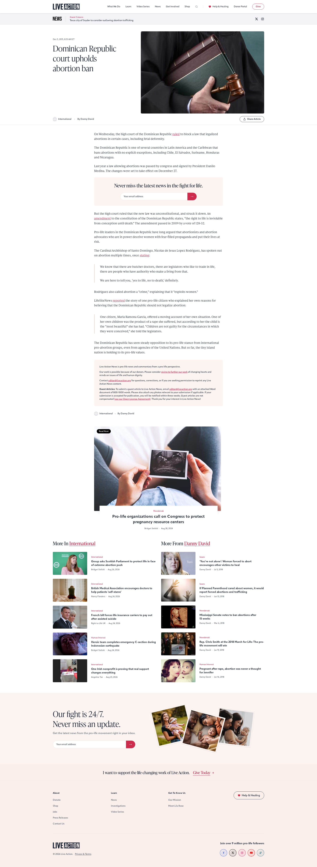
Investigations (118, 805)
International (64, 119)
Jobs (55, 811)
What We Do (113, 6)
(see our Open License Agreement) (132, 399)
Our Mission (174, 800)
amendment (102, 218)
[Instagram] (262, 19)
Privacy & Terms (83, 854)
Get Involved (172, 6)
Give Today (201, 772)
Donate (57, 800)
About (56, 793)
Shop (187, 6)
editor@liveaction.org (119, 380)
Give (258, 6)
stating (144, 255)
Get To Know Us (176, 793)
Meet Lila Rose (176, 805)
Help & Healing (220, 6)
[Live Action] (66, 7)
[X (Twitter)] (256, 19)
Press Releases (60, 817)
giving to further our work (174, 372)
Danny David (197, 543)
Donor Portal (240, 6)
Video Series (143, 6)
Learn (128, 6)
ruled (176, 134)
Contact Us (58, 823)
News (158, 6)
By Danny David (85, 119)
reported (119, 300)
